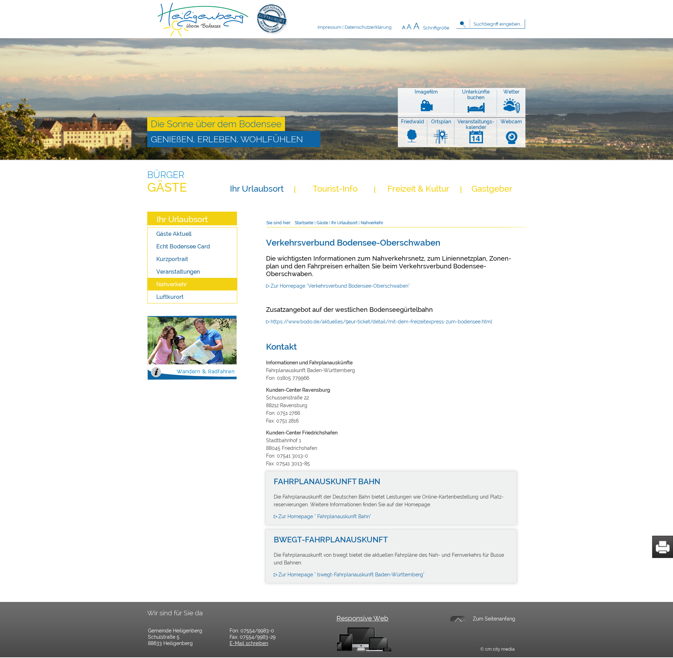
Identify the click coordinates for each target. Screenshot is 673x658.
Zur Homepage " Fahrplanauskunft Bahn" (324, 516)
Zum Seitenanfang (494, 619)
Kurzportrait (172, 259)
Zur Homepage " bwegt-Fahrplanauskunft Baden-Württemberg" (351, 574)
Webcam (511, 121)
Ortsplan (441, 121)
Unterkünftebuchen (476, 94)
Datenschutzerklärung (368, 27)
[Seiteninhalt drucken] (662, 547)
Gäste (167, 187)
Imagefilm (426, 92)
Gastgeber (491, 189)
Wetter (511, 92)
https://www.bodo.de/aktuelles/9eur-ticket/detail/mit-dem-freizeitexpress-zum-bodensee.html (381, 321)
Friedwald (412, 121)
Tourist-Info (335, 189)
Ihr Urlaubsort (257, 189)
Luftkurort (170, 297)
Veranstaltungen (178, 271)
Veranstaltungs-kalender (475, 124)
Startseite (304, 222)
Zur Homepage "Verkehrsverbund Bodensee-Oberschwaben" (340, 286)
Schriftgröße (436, 27)
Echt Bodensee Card (183, 246)
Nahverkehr (171, 284)
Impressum (329, 27)
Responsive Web (362, 618)
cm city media (500, 649)
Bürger (165, 175)
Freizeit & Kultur (418, 189)
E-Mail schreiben (249, 643)
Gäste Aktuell (173, 234)
